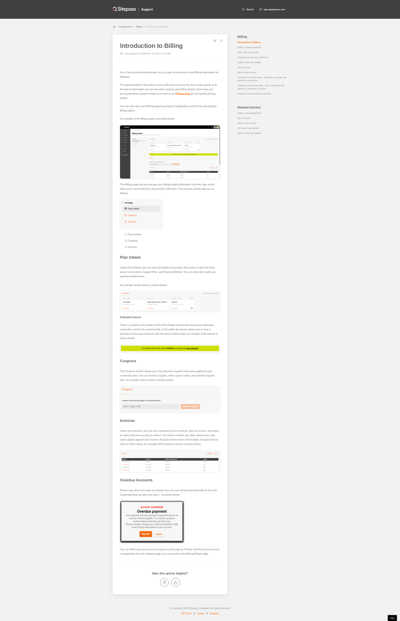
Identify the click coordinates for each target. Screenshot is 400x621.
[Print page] (215, 40)
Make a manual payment (249, 47)
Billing (139, 26)
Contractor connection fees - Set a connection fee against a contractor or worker (261, 87)
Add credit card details (248, 52)
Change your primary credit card (253, 57)
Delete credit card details (249, 62)
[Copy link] (221, 40)
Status (200, 613)
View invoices (244, 67)
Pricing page (182, 93)
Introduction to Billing (157, 26)
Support (147, 9)
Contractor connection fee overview (254, 93)
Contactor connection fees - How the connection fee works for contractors (262, 79)
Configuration (126, 26)
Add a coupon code (247, 72)
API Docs (186, 613)
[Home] (124, 9)
